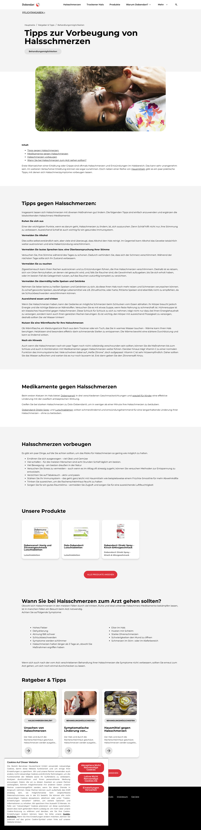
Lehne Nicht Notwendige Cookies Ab (91, 778)
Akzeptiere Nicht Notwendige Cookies (91, 767)
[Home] (31, 4)
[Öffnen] (176, 5)
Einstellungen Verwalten (91, 788)
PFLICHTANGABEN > (33, 12)
